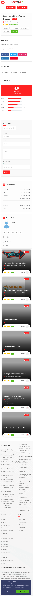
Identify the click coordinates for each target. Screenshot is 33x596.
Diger (14, 19)
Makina (4, 520)
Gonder (6, 172)
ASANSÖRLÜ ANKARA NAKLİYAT (8, 506)
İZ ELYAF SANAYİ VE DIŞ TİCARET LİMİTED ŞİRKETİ (25, 481)
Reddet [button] (9, 591)
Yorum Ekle (15, 28)
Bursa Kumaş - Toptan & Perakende (25, 471)
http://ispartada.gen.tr (15, 49)
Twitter (14, 54)
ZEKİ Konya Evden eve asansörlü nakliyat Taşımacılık (25, 487)
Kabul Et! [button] (22, 591)
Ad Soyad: (5, 133)
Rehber (15, 72)
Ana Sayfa (22, 519)
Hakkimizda (22, 528)
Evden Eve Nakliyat (8, 530)
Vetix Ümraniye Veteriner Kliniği (23, 497)
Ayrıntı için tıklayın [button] (19, 587)
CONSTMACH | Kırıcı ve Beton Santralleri (8, 502)
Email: (4, 141)
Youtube (14, 58)
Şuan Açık (14, 31)
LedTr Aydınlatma (24, 500)
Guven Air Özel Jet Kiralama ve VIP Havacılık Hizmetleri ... (25, 452)
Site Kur (5, 563)
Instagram (23, 54)
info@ (6, 245)
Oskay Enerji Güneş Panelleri (8, 476)
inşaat (4, 514)
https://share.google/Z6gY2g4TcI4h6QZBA (14, 462)
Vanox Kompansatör (8, 499)
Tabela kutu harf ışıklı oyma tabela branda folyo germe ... (8, 487)
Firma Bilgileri (22, 522)
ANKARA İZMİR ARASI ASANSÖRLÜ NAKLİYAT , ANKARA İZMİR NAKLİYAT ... (9, 494)
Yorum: (4, 148)
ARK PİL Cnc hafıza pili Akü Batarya (25, 503)
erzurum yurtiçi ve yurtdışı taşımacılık (7, 465)
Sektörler (25, 28)
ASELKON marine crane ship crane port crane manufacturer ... (24, 508)
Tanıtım (23, 72)
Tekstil (4, 522)
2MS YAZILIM (23, 467)
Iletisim (21, 530)
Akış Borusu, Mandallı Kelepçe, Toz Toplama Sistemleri (25, 475)
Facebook (5, 54)
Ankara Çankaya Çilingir (25, 459)
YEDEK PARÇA (7, 547)
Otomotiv (5, 536)
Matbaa (5, 558)
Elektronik (5, 541)
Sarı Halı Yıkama (23, 462)
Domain (5, 555)
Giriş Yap (11, 7)
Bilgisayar (5, 544)
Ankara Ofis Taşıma (8, 469)
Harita (6, 28)
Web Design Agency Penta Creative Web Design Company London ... (8, 456)
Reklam (5, 528)
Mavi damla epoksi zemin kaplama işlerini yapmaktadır (8, 481)
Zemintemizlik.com (24, 465)
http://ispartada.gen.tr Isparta (12, 22)
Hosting (5, 549)
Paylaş (7, 31)
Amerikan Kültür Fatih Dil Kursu (8, 472)
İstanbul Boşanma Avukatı (24, 492)
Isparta (6, 72)
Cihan (13, 223)
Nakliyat (5, 533)
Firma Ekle (23, 7)
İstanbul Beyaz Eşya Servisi (8, 450)
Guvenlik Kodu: (7, 161)
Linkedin (6, 58)
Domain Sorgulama (8, 539)
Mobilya (5, 517)
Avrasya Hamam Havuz (25, 457)
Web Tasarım (6, 525)
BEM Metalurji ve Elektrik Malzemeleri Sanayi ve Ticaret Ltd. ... (25, 446)
